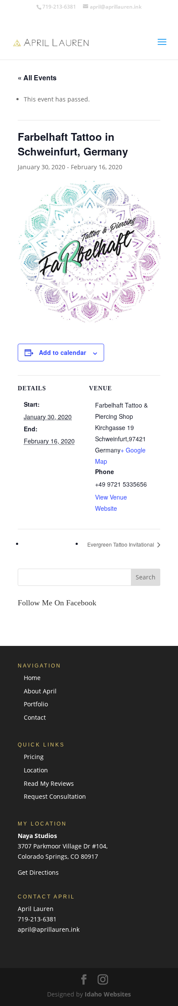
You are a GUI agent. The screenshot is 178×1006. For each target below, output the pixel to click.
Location (36, 770)
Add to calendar (62, 352)
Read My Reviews (49, 783)
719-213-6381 (37, 919)
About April (40, 691)
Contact (35, 717)
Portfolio (36, 704)
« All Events (37, 77)
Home (32, 678)
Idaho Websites (108, 994)
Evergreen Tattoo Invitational (121, 544)
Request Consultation (55, 796)
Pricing (34, 757)
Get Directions (38, 872)
